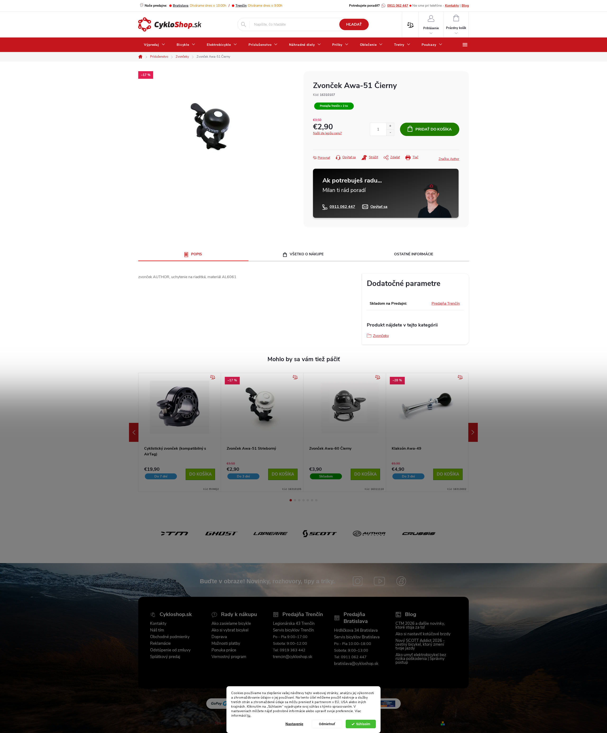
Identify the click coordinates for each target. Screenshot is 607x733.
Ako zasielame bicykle (231, 624)
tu (249, 715)
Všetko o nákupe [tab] (307, 254)
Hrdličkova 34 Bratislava (356, 630)
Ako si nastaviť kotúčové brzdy (423, 634)
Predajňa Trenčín (446, 303)
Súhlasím (363, 724)
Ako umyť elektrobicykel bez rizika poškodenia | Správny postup (420, 658)
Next (473, 432)
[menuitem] (154, 44)
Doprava (219, 637)
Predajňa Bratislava (356, 618)
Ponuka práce (224, 650)
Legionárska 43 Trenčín (294, 624)
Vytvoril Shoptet (458, 723)
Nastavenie (294, 724)
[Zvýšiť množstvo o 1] (390, 126)
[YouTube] (379, 581)
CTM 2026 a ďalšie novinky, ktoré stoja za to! (420, 625)
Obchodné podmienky (170, 637)
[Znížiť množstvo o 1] (390, 132)
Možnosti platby (226, 643)
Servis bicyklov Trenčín (293, 630)
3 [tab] (299, 500)
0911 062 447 (397, 5)
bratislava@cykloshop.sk (356, 664)
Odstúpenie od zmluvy (170, 650)
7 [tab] (316, 500)
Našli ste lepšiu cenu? (327, 133)
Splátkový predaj (165, 657)
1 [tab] (291, 500)
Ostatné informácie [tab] (413, 254)
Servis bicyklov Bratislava (357, 637)
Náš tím (157, 630)
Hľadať (354, 24)
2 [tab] (295, 500)
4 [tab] (303, 500)
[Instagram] (357, 581)
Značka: (449, 159)
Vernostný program (229, 657)
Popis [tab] (196, 254)
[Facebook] (401, 581)
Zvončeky (381, 335)
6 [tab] (312, 500)
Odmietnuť (327, 724)
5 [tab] (308, 500)
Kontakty (452, 5)
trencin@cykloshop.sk (292, 657)
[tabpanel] (179, 432)
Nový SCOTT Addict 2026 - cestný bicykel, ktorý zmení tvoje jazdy (420, 644)
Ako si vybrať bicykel (230, 630)
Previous (133, 432)
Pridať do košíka (433, 129)
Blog (465, 5)
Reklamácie (160, 643)
